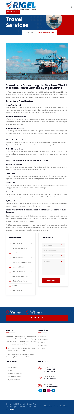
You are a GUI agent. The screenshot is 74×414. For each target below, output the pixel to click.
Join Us (42, 342)
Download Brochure (13, 11)
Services (33, 32)
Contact (42, 348)
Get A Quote (35, 318)
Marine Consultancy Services (21, 262)
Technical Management (19, 248)
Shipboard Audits (17, 257)
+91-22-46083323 (36, 313)
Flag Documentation (18, 272)
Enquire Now (51, 280)
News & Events (44, 345)
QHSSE (14, 286)
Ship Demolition (17, 243)
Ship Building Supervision (20, 276)
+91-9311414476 (15, 313)
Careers (56, 406)
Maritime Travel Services (20, 281)
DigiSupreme (10, 409)
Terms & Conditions (46, 406)
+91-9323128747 (49, 371)
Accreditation (44, 339)
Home (27, 32)
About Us (43, 336)
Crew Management (18, 253)
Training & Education (18, 267)
